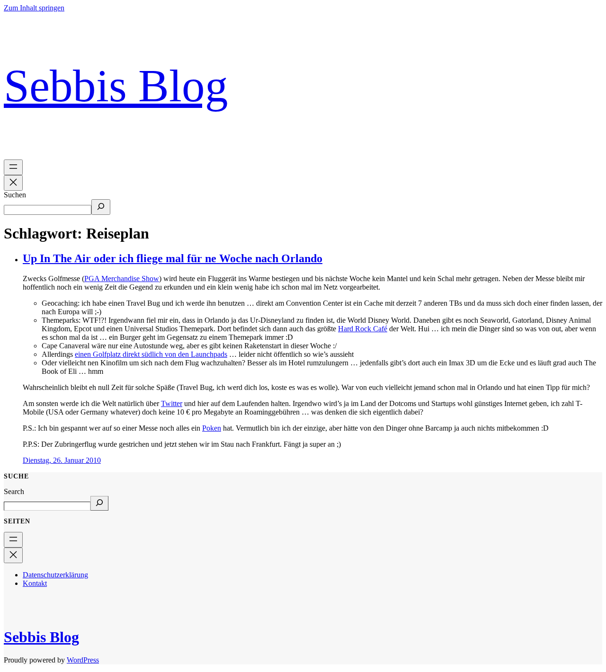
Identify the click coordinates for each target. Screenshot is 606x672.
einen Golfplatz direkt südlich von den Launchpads (151, 354)
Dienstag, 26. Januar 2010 (62, 460)
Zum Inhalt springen (34, 8)
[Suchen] (100, 207)
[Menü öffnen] (13, 167)
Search (14, 491)
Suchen (15, 195)
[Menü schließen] (13, 183)
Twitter (171, 403)
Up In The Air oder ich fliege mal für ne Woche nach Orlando (172, 258)
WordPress (83, 660)
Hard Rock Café (362, 329)
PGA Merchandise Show (121, 278)
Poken (211, 428)
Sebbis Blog (116, 85)
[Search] (99, 503)
